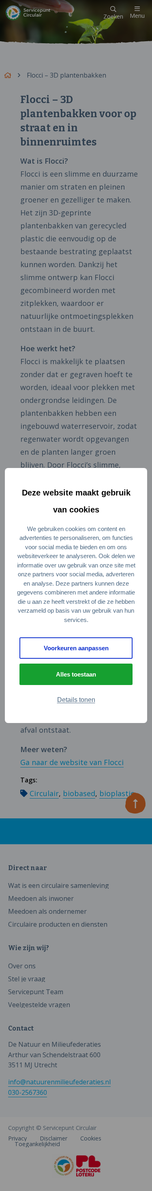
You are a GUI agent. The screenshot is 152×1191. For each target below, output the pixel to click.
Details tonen (76, 699)
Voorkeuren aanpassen (76, 648)
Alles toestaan (76, 674)
